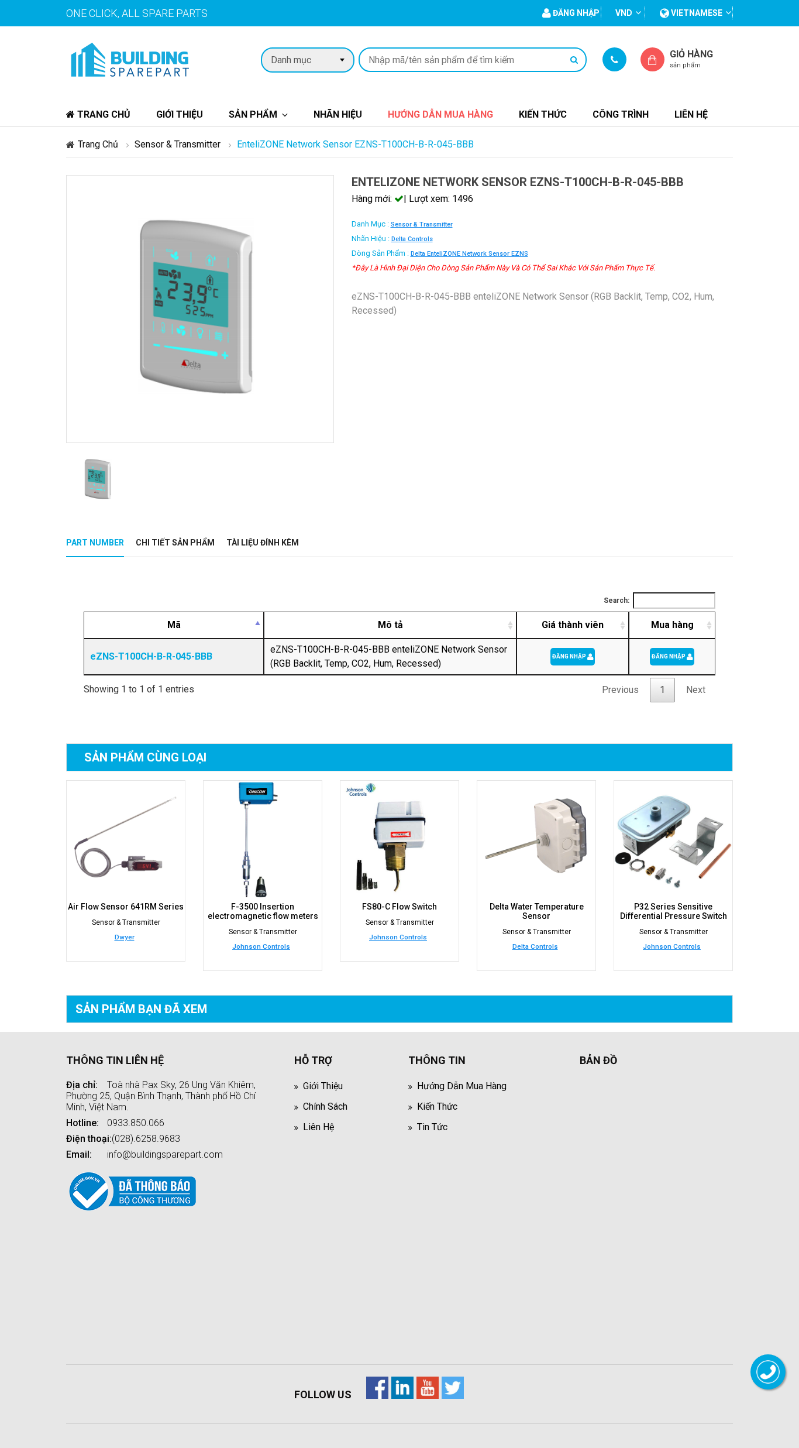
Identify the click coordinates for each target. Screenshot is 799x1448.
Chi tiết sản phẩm (175, 542)
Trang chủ (102, 114)
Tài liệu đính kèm (262, 542)
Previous (620, 689)
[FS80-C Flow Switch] (399, 840)
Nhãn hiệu (338, 114)
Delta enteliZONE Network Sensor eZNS (469, 254)
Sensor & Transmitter (178, 144)
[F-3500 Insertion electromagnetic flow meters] (263, 840)
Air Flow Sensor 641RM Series (126, 906)
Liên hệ (691, 114)
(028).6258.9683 (146, 1138)
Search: (616, 600)
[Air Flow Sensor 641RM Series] (126, 840)
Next (695, 689)
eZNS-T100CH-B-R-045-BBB (151, 656)
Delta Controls (412, 239)
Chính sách (325, 1106)
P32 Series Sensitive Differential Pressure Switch (673, 911)
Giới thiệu (179, 114)
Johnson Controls (261, 946)
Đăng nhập (569, 656)
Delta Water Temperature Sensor (537, 911)
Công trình (621, 114)
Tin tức (432, 1127)
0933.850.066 (135, 1122)
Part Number (95, 542)
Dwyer (125, 937)
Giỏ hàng (691, 59)
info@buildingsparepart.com (165, 1154)
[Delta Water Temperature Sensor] (536, 840)
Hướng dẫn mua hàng (440, 114)
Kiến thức (543, 114)
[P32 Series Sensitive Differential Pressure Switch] (673, 840)
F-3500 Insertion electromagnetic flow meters (263, 911)
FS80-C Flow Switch (399, 906)
